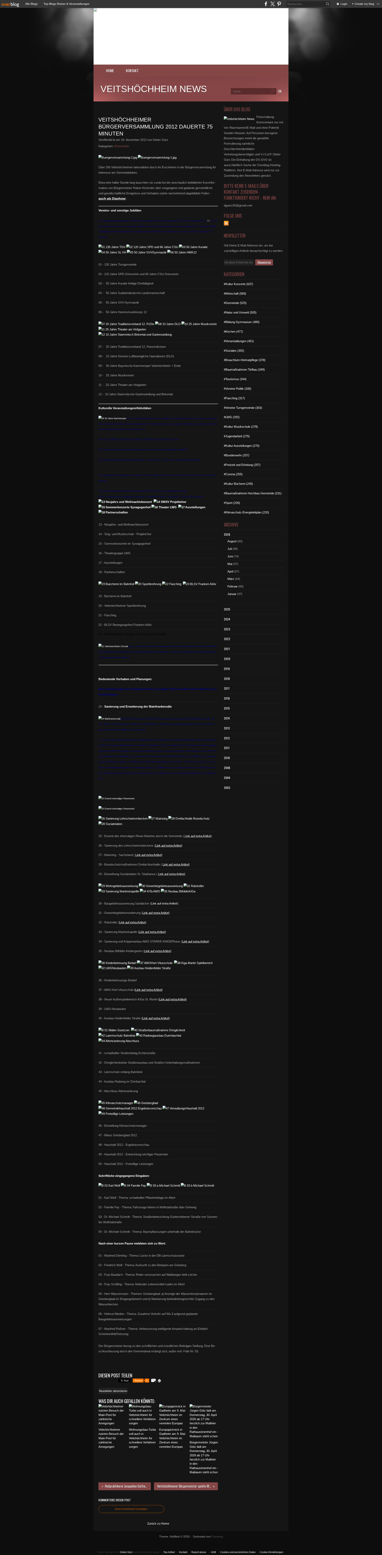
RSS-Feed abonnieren (226, 223)
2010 (227, 758)
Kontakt (132, 70)
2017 (227, 688)
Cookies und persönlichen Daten (238, 1552)
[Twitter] (272, 4)
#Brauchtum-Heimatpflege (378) (244, 360)
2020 (227, 658)
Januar (231, 594)
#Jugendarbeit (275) (237, 436)
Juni (230, 556)
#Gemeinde (121, 146)
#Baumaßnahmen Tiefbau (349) (244, 369)
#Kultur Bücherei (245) (238, 483)
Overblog (217, 1536)
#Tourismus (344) (235, 379)
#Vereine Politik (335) (237, 388)
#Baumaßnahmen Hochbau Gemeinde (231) (253, 493)
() (148, 989)
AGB (213, 1552)
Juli (229, 548)
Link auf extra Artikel (198, 836)
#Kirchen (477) (233, 331)
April (230, 571)
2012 (227, 738)
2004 (227, 777)
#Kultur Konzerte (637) (238, 284)
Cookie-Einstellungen (271, 1552)
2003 (227, 787)
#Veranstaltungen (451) (239, 341)
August (232, 541)
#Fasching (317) (234, 398)
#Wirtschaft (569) (235, 293)
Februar (232, 586)
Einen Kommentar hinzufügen (131, 1509)
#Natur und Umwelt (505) (240, 312)
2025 (227, 609)
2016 (227, 698)
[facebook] (265, 4)
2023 (227, 629)
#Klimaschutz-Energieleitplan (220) (246, 512)
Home (110, 70)
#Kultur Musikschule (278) (241, 426)
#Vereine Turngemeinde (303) (243, 407)
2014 (227, 718)
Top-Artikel (169, 1552)
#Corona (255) (233, 474)
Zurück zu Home (158, 1523)
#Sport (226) (232, 502)
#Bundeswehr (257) (236, 455)
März (230, 578)
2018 (227, 678)
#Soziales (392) (234, 350)
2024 (227, 619)
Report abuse (199, 1552)
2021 (227, 649)
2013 (227, 728)
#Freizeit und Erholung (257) (242, 464)
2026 (227, 534)
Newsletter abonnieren (113, 1390)
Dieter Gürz (126, 1552)
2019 (227, 668)
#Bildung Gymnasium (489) (241, 322)
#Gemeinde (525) (235, 303)
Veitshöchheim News (153, 89)
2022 (227, 639)
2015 (227, 708)
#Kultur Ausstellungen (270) (241, 445)
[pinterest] (279, 4)
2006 (227, 767)
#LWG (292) (232, 417)
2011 (226, 748)
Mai (229, 564)
